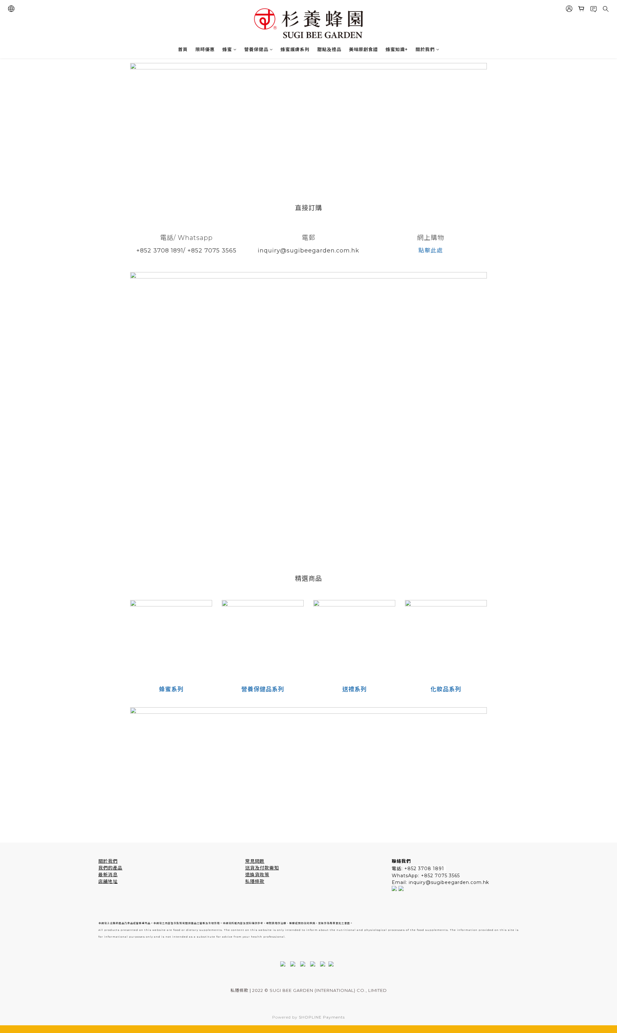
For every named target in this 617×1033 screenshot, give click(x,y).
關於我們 (425, 49)
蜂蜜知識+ (397, 49)
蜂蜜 (227, 49)
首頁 (183, 49)
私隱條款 (254, 881)
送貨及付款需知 (262, 868)
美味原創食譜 (363, 49)
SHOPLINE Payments (322, 1017)
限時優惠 (205, 49)
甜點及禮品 (329, 49)
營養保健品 (256, 49)
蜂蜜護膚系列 (295, 49)
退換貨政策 (257, 875)
